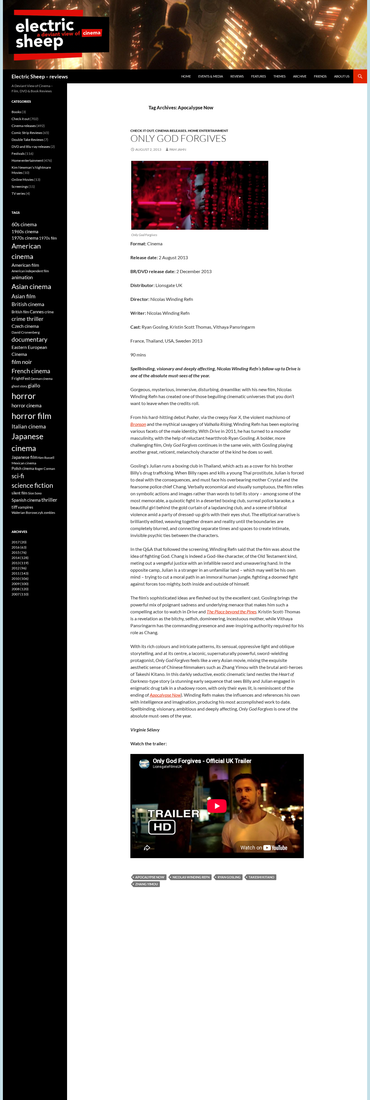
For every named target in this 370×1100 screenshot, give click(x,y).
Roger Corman (45, 468)
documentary (29, 339)
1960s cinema (25, 231)
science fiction (32, 485)
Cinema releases (170, 130)
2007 (20, 594)
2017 (19, 542)
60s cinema (24, 224)
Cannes (37, 311)
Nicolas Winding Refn (191, 877)
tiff (14, 506)
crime (49, 312)
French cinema (31, 370)
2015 (19, 552)
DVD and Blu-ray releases (31, 146)
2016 (19, 547)
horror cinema (27, 406)
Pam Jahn (177, 149)
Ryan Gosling (229, 877)
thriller (49, 499)
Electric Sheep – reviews (40, 76)
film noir (22, 361)
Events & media (210, 76)
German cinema (42, 378)
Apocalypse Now (149, 877)
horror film (31, 416)
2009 (20, 584)
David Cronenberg (26, 332)
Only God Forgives (178, 138)
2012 (19, 568)
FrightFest (21, 378)
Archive (299, 76)
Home (186, 76)
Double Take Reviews (27, 139)
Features (258, 76)
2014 (20, 557)
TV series (18, 193)
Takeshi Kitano (261, 877)
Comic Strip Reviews (27, 132)
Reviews (237, 76)
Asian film (24, 296)
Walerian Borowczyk (27, 512)
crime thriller (28, 318)
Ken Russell (46, 457)
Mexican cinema (24, 463)
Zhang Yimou (146, 884)
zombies (49, 512)
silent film (19, 493)
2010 (20, 578)
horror (24, 396)
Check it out (142, 130)
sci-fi (18, 475)
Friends (320, 76)
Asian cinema (31, 286)
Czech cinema (25, 326)
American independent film (30, 271)
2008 (20, 589)
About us (341, 76)
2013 (20, 563)
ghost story (19, 386)
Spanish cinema (26, 500)
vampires (25, 507)
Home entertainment (208, 130)
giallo (34, 385)
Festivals (18, 153)
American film (25, 265)
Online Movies (23, 179)
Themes (279, 76)
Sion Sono (35, 493)
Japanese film (25, 457)
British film (20, 312)
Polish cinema (23, 468)
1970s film (48, 238)
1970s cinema (25, 237)
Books (16, 112)
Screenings (20, 186)
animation (22, 277)
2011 (20, 573)
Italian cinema (29, 426)
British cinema (28, 304)
